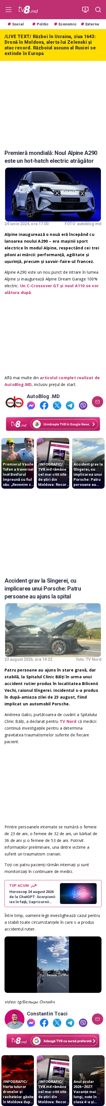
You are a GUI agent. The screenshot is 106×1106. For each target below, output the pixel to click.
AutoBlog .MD (43, 396)
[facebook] (44, 405)
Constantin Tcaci (47, 1013)
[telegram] (70, 405)
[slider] (53, 988)
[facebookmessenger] (31, 405)
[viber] (83, 405)
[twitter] (57, 405)
